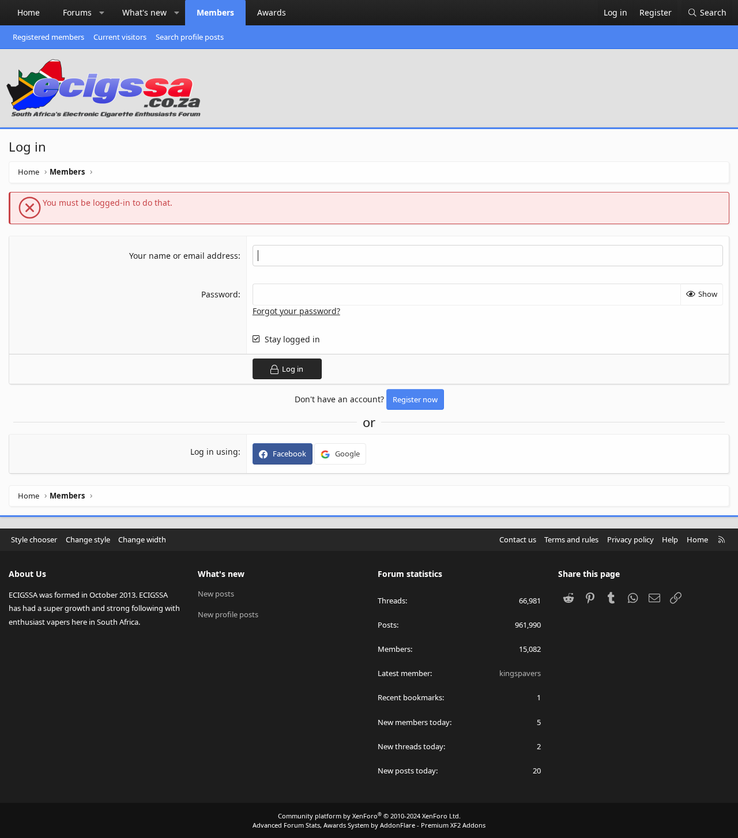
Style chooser (34, 539)
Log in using (214, 451)
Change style (88, 539)
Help (670, 539)
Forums (77, 12)
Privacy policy (630, 539)
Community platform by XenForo (369, 815)
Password (219, 294)
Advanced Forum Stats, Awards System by (369, 825)
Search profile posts (190, 37)
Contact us (517, 539)
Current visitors (119, 37)
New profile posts (228, 614)
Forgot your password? (296, 310)
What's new (144, 12)
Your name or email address (183, 255)
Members (215, 12)
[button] (102, 12)
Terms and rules (571, 539)
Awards (271, 12)
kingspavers (520, 673)
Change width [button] (142, 539)
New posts (216, 593)
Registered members (48, 37)
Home (28, 12)
